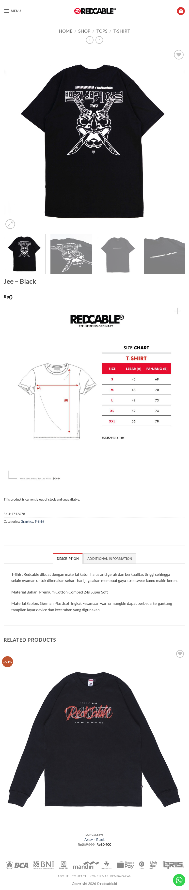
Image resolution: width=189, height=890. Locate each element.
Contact (79, 876)
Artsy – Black (94, 839)
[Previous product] (99, 40)
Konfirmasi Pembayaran (110, 876)
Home (65, 31)
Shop (84, 31)
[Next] (175, 139)
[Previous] (13, 139)
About (63, 876)
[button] (12, 11)
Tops (102, 31)
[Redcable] (94, 11)
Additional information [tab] (109, 559)
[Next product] (90, 40)
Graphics (27, 521)
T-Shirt (121, 31)
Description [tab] (68, 559)
